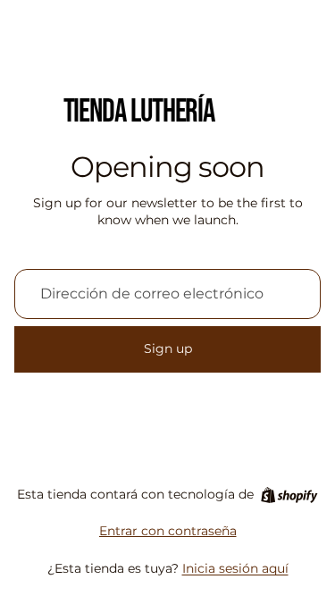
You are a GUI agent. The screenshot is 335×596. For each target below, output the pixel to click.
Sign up (168, 348)
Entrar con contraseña (168, 531)
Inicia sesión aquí (235, 568)
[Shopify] (289, 495)
